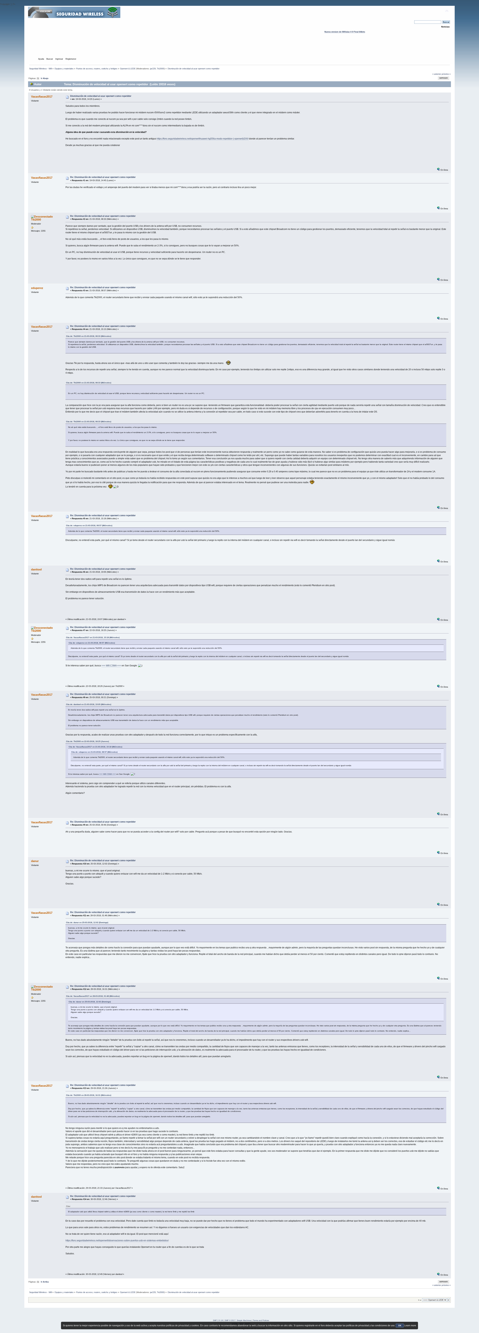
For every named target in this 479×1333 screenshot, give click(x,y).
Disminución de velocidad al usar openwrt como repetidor (100, 96)
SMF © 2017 (230, 1320)
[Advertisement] (239, 48)
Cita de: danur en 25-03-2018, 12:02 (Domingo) (87, 922)
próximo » (446, 74)
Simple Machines (244, 1320)
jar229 (153, 68)
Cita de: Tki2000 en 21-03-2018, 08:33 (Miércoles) (88, 336)
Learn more (410, 1325)
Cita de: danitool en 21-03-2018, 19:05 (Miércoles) (88, 704)
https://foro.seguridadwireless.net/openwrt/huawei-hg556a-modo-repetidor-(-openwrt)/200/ (202, 138)
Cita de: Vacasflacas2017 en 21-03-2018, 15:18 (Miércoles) (93, 637)
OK (399, 1325)
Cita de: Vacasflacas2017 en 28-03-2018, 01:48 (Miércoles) (93, 996)
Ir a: (420, 1300)
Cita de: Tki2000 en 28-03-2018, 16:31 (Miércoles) (88, 1095)
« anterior (436, 74)
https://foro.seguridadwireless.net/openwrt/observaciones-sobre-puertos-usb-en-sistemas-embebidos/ (117, 1240)
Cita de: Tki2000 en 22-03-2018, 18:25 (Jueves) (87, 741)
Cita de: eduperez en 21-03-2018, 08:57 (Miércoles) (89, 525)
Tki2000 (160, 68)
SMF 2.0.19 (218, 1320)
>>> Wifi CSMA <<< (111, 665)
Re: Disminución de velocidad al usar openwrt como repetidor (103, 177)
